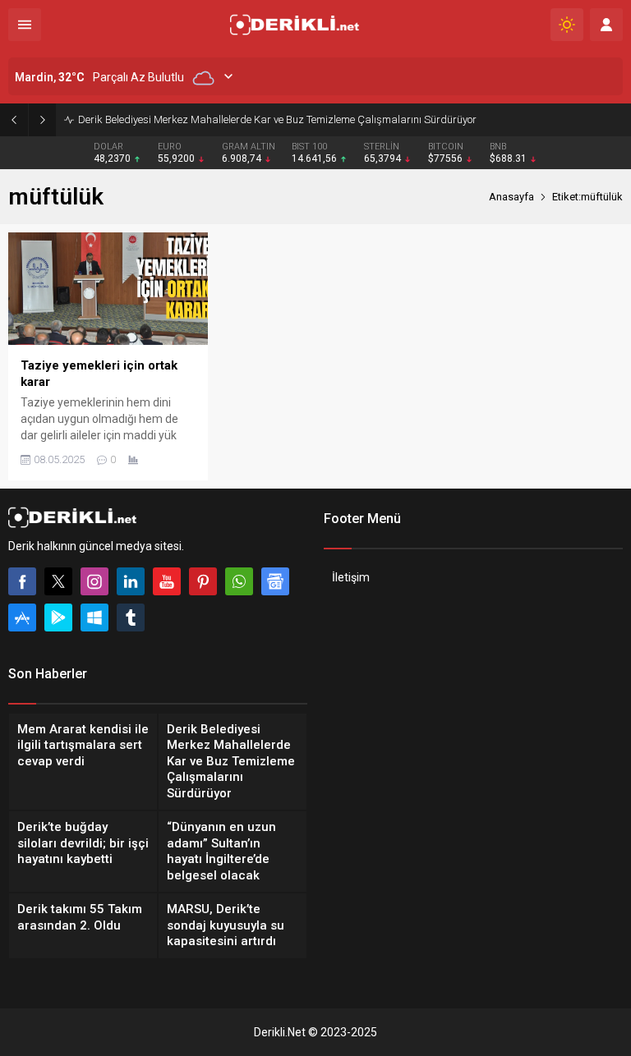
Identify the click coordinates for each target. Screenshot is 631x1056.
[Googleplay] (58, 617)
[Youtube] (167, 581)
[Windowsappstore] (94, 617)
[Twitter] (58, 581)
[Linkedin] (131, 581)
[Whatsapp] (239, 581)
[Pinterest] (203, 581)
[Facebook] (22, 581)
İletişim (351, 577)
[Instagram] (94, 581)
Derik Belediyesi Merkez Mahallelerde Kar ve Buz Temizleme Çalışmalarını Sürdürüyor (277, 119)
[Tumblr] (131, 617)
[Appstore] (22, 617)
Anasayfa (511, 197)
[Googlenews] (275, 581)
